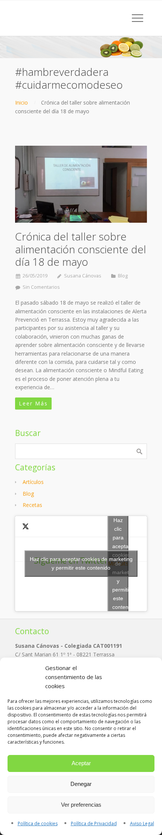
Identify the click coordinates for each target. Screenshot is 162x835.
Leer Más (33, 403)
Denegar (81, 784)
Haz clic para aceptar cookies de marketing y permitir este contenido (81, 563)
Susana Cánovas (82, 276)
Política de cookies (38, 823)
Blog (123, 276)
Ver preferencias (81, 804)
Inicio (21, 102)
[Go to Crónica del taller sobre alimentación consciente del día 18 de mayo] (81, 184)
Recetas (32, 504)
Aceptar (81, 763)
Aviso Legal (142, 823)
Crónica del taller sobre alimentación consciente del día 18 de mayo (80, 249)
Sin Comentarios (41, 287)
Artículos (33, 481)
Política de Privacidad (94, 823)
